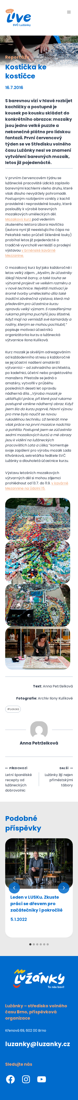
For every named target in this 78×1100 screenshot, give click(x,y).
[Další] (63, 887)
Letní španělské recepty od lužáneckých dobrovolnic (18, 779)
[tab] (30, 944)
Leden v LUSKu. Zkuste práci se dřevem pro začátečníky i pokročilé (36, 903)
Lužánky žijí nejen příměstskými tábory (59, 777)
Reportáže (17, 57)
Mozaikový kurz (18, 219)
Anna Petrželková (39, 743)
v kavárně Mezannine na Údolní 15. (36, 486)
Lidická (13, 709)
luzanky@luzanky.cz (37, 1044)
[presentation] (39, 863)
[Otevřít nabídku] (69, 12)
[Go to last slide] (14, 887)
